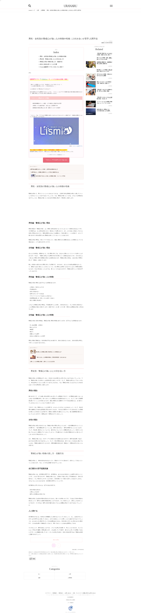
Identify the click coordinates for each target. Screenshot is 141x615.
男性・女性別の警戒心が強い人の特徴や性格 (53, 56)
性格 (34, 558)
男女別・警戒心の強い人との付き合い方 (52, 59)
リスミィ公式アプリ (77, 146)
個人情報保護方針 (70, 597)
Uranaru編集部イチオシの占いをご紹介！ (52, 67)
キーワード (48, 593)
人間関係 (110, 41)
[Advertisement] (70, 23)
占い (39, 574)
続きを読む (56, 539)
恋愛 (39, 577)
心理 (70, 574)
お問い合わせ (68, 593)
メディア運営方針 (70, 602)
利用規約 (55, 593)
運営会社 (61, 593)
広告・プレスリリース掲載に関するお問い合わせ (84, 593)
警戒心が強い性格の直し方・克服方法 (51, 61)
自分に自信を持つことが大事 (48, 64)
